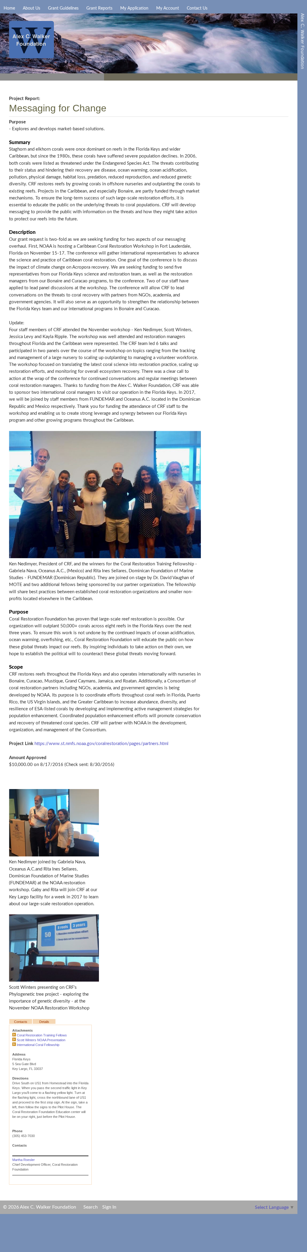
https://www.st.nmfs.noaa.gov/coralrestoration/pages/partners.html (101, 743)
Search (90, 1207)
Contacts (20, 1022)
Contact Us (197, 8)
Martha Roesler (23, 1160)
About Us (31, 8)
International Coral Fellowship (38, 1045)
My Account (167, 8)
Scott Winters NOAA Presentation (41, 1040)
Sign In (109, 1207)
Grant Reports (99, 8)
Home (9, 8)
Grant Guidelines (63, 8)
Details (44, 1022)
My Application (134, 8)
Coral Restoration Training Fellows (42, 1035)
